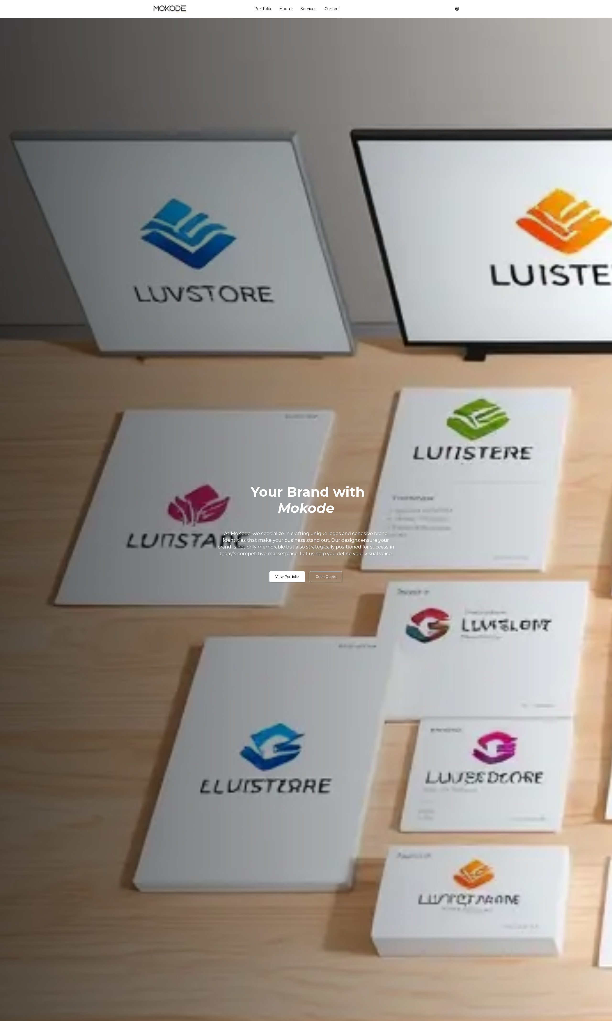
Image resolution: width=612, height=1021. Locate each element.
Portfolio (262, 8)
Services (308, 8)
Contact (332, 8)
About (286, 8)
